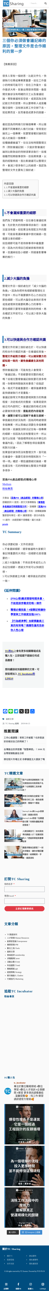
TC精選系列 (12, 935)
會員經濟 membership (16, 955)
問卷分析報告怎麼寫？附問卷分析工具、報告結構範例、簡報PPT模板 (32, 799)
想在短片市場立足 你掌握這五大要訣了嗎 (24, 759)
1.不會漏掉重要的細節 (17, 187)
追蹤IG (30, 1289)
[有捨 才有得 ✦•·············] (24, 1166)
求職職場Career (13, 958)
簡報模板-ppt (12, 969)
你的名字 (8, 884)
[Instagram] (30, 1284)
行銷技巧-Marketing (15, 979)
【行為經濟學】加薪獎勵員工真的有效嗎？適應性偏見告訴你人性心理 (27, 626)
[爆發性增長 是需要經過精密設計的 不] (24, 1124)
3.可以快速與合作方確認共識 (21, 195)
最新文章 (10, 719)
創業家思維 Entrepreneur (17, 941)
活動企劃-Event (13, 962)
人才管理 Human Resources (18, 938)
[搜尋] (45, 3)
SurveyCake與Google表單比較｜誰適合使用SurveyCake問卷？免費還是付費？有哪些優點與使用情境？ (33, 818)
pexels (5, 524)
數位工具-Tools (13, 948)
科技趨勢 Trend (13, 965)
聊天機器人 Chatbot (15, 976)
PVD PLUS (41, 1271)
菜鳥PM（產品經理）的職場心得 (27, 498)
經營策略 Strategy (14, 972)
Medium (6, 484)
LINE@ (43, 1289)
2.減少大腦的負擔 (15, 191)
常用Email (9, 896)
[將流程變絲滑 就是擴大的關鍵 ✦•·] (24, 1207)
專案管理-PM (12, 945)
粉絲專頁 (7, 488)
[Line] (43, 1284)
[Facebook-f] (18, 1284)
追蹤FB (18, 1289)
